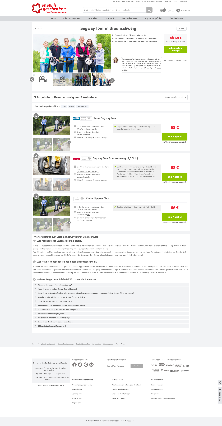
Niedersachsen (108, 344)
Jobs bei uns (77, 394)
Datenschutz (77, 398)
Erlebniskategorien (71, 18)
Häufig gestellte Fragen (121, 389)
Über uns (168, 1)
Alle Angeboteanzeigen (175, 49)
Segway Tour (96, 344)
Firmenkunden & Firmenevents (163, 398)
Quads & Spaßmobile (83, 344)
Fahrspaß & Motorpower (65, 344)
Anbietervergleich (158, 389)
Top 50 (53, 18)
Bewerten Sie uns (118, 398)
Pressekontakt (77, 389)
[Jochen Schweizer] (76, 118)
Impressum (76, 403)
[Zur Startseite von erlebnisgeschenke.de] (49, 8)
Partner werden (157, 385)
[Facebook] (74, 364)
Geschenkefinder (128, 1)
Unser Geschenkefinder (121, 394)
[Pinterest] (86, 364)
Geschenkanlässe (129, 18)
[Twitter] (80, 364)
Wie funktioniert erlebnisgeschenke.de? (149, 1)
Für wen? (110, 18)
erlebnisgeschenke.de (48, 344)
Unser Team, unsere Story (82, 385)
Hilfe (175, 1)
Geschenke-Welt (177, 18)
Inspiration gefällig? (153, 18)
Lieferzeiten (116, 1)
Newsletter (183, 1)
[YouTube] (91, 364)
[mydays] (76, 158)
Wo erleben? (93, 18)
